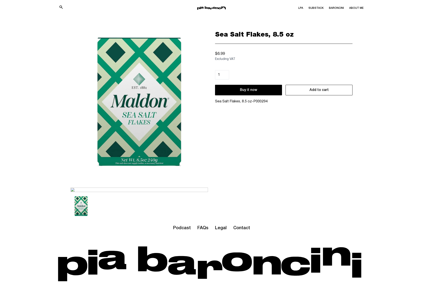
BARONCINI (336, 8)
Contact (241, 228)
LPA (300, 8)
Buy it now (248, 90)
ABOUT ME (356, 8)
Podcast (182, 228)
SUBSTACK (316, 8)
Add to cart (319, 90)
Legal (221, 228)
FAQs (202, 228)
